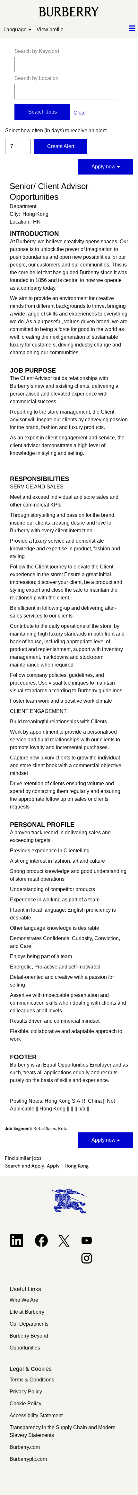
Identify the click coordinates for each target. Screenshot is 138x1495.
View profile (50, 29)
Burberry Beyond (29, 1336)
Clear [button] (79, 112)
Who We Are (24, 1300)
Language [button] (16, 29)
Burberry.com (25, 1447)
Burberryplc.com (28, 1459)
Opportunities (25, 1347)
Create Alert (60, 146)
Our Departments (29, 1324)
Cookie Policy (25, 1403)
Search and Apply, (25, 1166)
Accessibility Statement (36, 1415)
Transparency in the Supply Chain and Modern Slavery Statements (63, 1431)
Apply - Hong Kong (68, 1166)
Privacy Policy (26, 1391)
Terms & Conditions (32, 1379)
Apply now (104, 166)
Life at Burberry (27, 1312)
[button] (115, 28)
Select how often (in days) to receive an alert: (18, 130)
